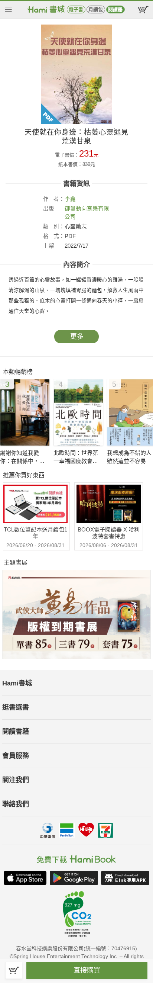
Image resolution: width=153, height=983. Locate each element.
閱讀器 (115, 9)
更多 (77, 336)
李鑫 (70, 199)
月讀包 (95, 9)
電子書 (76, 9)
